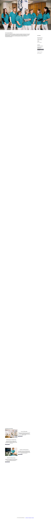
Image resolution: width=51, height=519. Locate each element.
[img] (9, 2)
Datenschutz (29, 517)
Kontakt (33, 517)
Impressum (26, 517)
